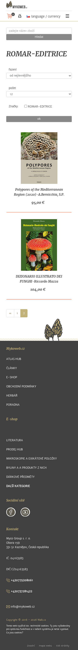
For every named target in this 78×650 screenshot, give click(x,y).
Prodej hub (14, 449)
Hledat (39, 37)
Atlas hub (13, 359)
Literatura (14, 440)
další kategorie (18, 486)
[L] (20, 16)
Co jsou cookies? (14, 632)
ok (39, 119)
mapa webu (45, 645)
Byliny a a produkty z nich (26, 468)
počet (12, 88)
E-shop (11, 377)
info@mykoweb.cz (22, 606)
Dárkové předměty (20, 477)
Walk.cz (42, 619)
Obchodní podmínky (21, 386)
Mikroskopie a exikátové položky (31, 458)
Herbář (11, 395)
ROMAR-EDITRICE (40, 106)
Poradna (13, 405)
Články (11, 368)
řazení (13, 69)
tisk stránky (62, 645)
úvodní (31, 645)
